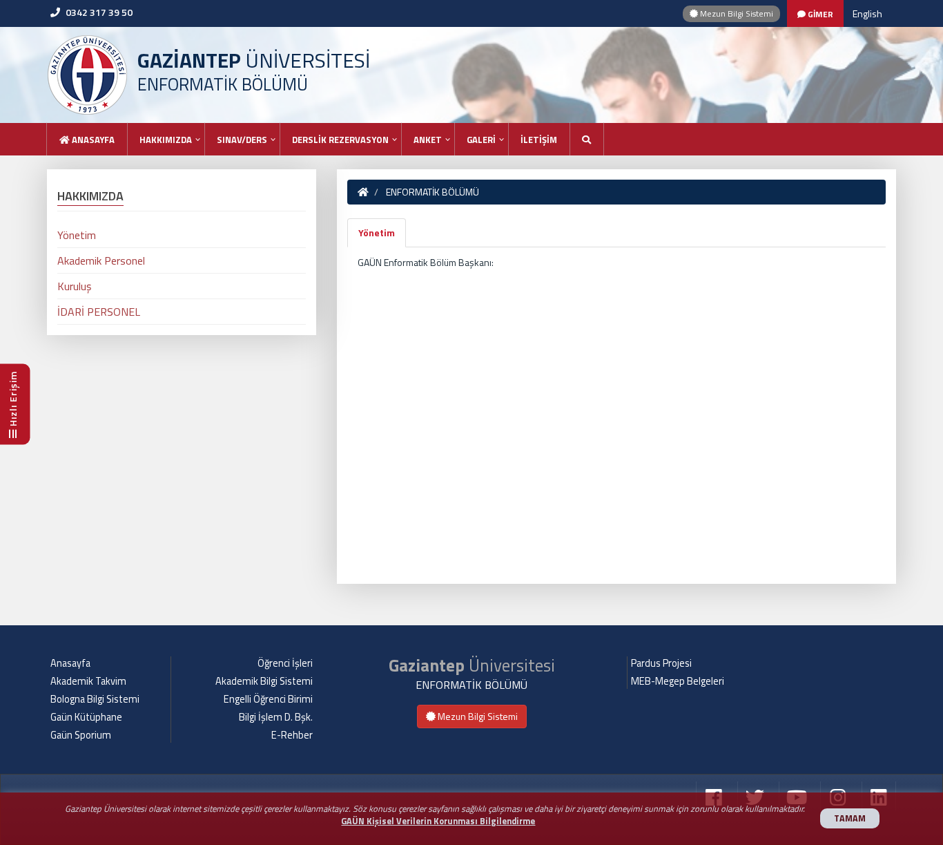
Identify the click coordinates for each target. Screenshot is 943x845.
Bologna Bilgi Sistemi (94, 699)
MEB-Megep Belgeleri (677, 681)
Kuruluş (74, 286)
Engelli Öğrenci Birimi (268, 699)
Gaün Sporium (80, 735)
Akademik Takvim (88, 681)
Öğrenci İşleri (285, 663)
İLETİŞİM (539, 139)
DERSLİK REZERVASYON (340, 139)
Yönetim (376, 232)
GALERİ (481, 139)
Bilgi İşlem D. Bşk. (276, 717)
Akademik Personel (101, 260)
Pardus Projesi (661, 663)
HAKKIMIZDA (165, 139)
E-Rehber (292, 735)
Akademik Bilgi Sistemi (264, 681)
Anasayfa (92, 139)
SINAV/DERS (242, 139)
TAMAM (850, 818)
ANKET (428, 139)
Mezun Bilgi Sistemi (735, 13)
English (867, 13)
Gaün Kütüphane (86, 717)
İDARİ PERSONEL (98, 311)
